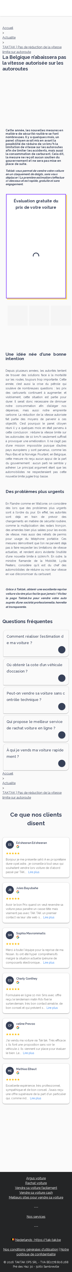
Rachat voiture (36, 1183)
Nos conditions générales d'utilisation (30, 1249)
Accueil (7, 28)
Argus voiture (36, 1178)
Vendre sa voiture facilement (36, 1188)
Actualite (9, 37)
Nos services (36, 1217)
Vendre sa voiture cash (36, 1193)
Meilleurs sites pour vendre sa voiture (36, 1197)
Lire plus (33, 872)
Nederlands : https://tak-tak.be (38, 1240)
